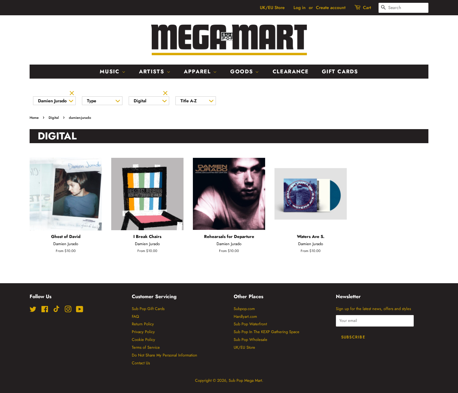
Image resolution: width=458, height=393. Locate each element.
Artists (153, 71)
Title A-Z (188, 101)
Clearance (291, 71)
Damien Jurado (52, 101)
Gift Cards (340, 71)
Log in (299, 7)
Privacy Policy (143, 332)
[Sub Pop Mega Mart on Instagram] (67, 310)
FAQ (135, 316)
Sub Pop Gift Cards (148, 309)
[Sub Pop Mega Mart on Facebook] (44, 310)
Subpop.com (244, 309)
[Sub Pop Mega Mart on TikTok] (56, 311)
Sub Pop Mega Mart (245, 380)
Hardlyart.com (245, 316)
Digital (140, 101)
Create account (331, 7)
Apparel (198, 71)
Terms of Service (146, 347)
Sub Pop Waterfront (250, 324)
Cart (367, 7)
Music (111, 71)
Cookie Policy (143, 339)
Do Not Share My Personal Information (164, 355)
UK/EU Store (272, 7)
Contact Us (141, 363)
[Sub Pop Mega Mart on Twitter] (33, 310)
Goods (242, 71)
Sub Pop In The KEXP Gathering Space (266, 332)
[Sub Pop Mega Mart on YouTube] (79, 310)
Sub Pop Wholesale (250, 339)
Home (34, 117)
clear (72, 93)
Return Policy (143, 324)
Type (91, 101)
